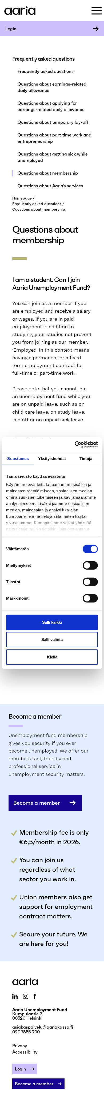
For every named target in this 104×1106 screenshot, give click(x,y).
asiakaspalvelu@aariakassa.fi (42, 1027)
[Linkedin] (15, 996)
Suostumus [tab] (18, 458)
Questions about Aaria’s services (50, 185)
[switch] (90, 565)
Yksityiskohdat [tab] (52, 458)
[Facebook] (34, 996)
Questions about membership (48, 173)
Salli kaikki (52, 622)
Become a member (36, 803)
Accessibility (25, 1052)
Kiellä (52, 656)
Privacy (19, 1045)
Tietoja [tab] (85, 458)
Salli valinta (52, 639)
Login (11, 28)
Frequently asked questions (46, 71)
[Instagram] (25, 996)
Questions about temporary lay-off (53, 122)
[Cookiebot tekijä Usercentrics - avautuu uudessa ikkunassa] (75, 444)
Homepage (22, 198)
